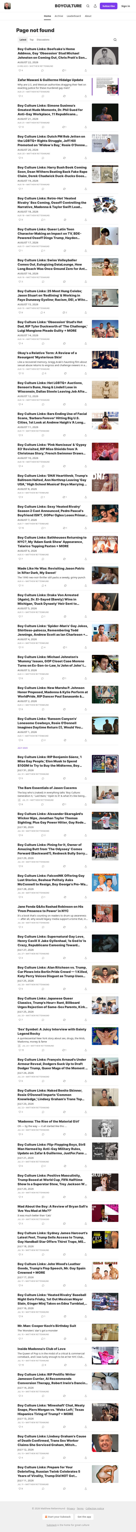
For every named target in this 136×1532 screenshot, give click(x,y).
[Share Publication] (95, 6)
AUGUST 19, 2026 (28, 180)
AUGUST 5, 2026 (27, 608)
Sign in (125, 6)
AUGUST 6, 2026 (27, 550)
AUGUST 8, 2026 (27, 488)
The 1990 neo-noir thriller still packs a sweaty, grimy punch (51, 577)
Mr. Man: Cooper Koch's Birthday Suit (47, 1326)
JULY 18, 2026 (26, 1246)
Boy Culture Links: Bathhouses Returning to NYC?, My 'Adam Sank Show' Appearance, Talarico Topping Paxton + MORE (52, 542)
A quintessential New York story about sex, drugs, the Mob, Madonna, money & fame (51, 1040)
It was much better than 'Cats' (34, 1215)
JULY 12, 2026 (26, 1449)
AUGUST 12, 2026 (28, 396)
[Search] (88, 6)
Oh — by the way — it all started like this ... (42, 1126)
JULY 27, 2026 (26, 949)
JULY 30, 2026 (26, 827)
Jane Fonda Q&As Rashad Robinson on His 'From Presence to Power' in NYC (50, 909)
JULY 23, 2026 (26, 1103)
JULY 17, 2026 (26, 1277)
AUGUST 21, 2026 (28, 118)
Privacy (71, 1508)
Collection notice (95, 1508)
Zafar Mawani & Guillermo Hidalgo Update (50, 80)
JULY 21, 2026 (26, 1157)
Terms (80, 1508)
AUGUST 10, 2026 (28, 458)
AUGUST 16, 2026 (28, 273)
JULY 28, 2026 (26, 889)
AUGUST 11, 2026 (28, 427)
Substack (52, 1525)
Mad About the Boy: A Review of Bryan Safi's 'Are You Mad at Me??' (53, 1209)
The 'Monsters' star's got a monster (38, 1330)
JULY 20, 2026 (26, 1188)
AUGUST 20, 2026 (28, 149)
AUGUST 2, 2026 (27, 701)
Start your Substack (59, 1516)
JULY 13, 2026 (26, 1418)
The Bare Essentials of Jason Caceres (47, 788)
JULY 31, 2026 (26, 770)
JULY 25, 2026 (26, 980)
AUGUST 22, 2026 (28, 62)
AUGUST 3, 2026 (27, 670)
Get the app (84, 1516)
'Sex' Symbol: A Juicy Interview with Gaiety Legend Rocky (52, 1031)
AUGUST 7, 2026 (27, 519)
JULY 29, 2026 (26, 858)
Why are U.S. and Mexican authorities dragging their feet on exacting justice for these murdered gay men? (52, 86)
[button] (47, 16)
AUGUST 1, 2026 (27, 732)
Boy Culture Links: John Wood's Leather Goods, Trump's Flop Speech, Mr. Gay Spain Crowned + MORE (51, 1268)
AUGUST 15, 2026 (28, 304)
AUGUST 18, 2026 (28, 211)
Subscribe (108, 6)
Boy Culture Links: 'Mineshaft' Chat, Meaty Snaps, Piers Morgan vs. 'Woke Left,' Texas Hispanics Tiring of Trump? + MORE (51, 1410)
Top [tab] (32, 39)
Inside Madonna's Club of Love (42, 1349)
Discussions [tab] (43, 39)
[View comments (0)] (42, 70)
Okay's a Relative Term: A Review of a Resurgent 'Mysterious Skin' (47, 355)
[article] (68, 60)
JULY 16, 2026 (26, 1308)
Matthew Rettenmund (41, 66)
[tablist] (34, 39)
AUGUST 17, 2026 (28, 242)
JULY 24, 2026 (26, 1072)
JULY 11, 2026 (26, 1480)
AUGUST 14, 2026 (28, 335)
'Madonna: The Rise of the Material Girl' (48, 1121)
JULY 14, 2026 (26, 1387)
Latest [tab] (23, 39)
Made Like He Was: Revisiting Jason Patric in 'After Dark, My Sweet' (51, 571)
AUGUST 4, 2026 (27, 639)
